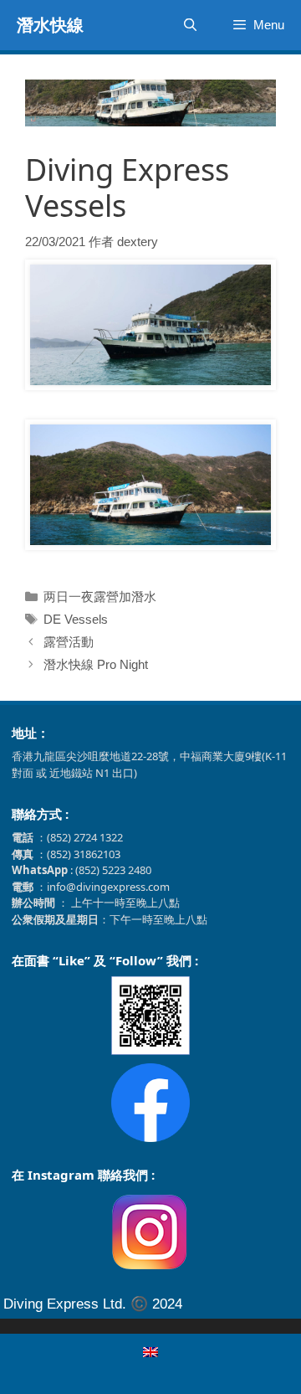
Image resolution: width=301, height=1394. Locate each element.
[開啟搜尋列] (189, 25)
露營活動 (68, 642)
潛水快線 (50, 25)
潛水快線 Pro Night (95, 664)
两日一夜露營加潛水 (99, 596)
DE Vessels (75, 619)
